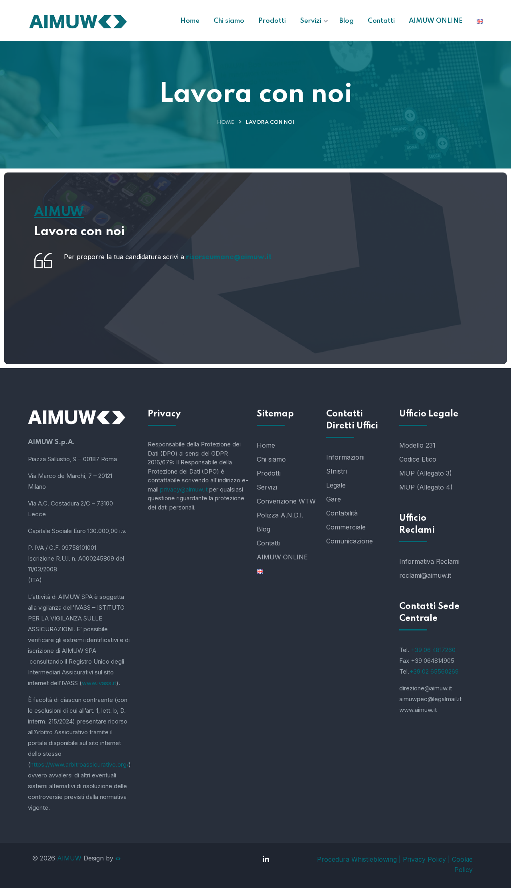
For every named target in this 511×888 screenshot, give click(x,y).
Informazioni (345, 457)
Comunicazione (349, 541)
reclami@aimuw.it (425, 575)
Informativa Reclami (429, 561)
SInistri (336, 471)
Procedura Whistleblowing (358, 859)
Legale (336, 485)
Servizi (267, 487)
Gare (333, 499)
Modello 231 (417, 445)
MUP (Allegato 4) (426, 487)
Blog (263, 529)
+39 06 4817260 (433, 650)
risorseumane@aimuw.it (228, 257)
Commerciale (346, 527)
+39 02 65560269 (434, 671)
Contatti (268, 543)
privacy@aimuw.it (184, 489)
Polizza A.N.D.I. (280, 515)
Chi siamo (271, 459)
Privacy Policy (424, 859)
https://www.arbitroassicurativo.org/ (79, 764)
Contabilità (342, 513)
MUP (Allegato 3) (425, 473)
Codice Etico (417, 459)
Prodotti (269, 473)
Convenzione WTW (286, 501)
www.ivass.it (99, 683)
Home (225, 122)
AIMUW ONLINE (282, 557)
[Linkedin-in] (266, 859)
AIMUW (69, 858)
